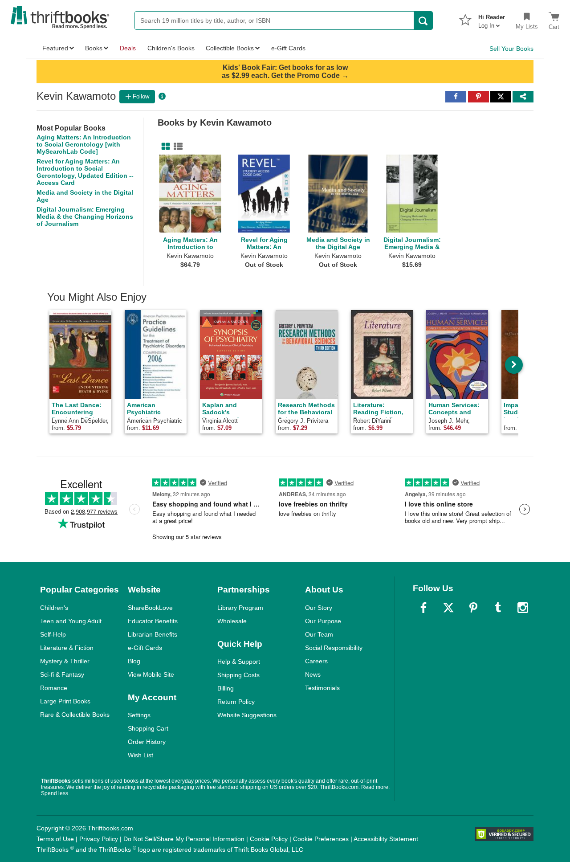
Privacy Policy (98, 838)
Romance (53, 687)
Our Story (318, 607)
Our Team (319, 634)
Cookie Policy (269, 838)
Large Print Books (65, 701)
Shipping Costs (238, 674)
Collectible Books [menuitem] (230, 48)
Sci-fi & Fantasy (62, 674)
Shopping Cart (148, 728)
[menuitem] (491, 18)
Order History (147, 741)
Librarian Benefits (152, 634)
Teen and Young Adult (71, 621)
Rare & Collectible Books (75, 714)
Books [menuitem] (93, 48)
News (313, 674)
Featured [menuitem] (55, 48)
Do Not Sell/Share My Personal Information (183, 838)
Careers (316, 661)
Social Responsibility (333, 647)
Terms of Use (55, 838)
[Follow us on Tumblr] (498, 607)
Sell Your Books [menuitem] (511, 48)
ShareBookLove (150, 607)
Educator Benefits (153, 621)
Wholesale (232, 621)
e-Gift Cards (145, 647)
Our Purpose (323, 621)
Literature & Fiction (67, 647)
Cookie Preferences (321, 838)
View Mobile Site (151, 674)
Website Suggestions (247, 715)
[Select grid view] (164, 147)
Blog (134, 661)
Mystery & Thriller (65, 661)
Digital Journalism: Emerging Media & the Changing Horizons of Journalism (85, 216)
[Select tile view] (176, 147)
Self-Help (53, 634)
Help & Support (238, 661)
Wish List (140, 755)
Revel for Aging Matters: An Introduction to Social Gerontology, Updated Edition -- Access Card (85, 172)
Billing (225, 688)
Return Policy (236, 701)
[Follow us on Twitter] (448, 607)
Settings (139, 715)
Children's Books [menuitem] (171, 48)
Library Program (240, 607)
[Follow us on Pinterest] (473, 607)
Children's (54, 607)
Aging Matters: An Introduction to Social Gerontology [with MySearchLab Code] (84, 144)
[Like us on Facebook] (423, 607)
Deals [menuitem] (128, 48)
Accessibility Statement (386, 838)
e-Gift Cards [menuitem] (288, 48)
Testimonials (322, 687)
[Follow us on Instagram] (522, 607)
